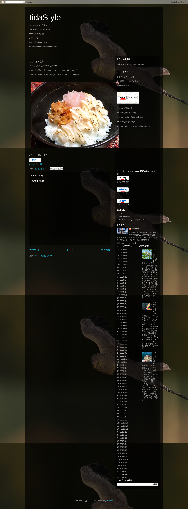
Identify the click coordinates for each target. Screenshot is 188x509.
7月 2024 (120, 274)
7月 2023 (120, 301)
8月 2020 (120, 398)
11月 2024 (121, 262)
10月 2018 (121, 465)
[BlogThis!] (54, 168)
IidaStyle (45, 17)
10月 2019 (121, 429)
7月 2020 (120, 402)
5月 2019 (120, 444)
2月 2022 (120, 353)
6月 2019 (120, 441)
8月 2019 (120, 435)
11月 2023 (121, 295)
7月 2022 (120, 338)
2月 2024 (120, 289)
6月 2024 (120, 277)
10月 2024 (121, 265)
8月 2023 (120, 298)
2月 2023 (120, 316)
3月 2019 (120, 450)
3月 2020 (120, 414)
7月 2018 (120, 475)
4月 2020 (120, 411)
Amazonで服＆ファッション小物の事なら (133, 126)
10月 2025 (121, 256)
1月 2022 (120, 356)
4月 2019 (120, 447)
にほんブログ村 (35, 164)
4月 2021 (120, 377)
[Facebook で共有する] (59, 168)
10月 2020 (121, 392)
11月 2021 (121, 359)
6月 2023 (120, 304)
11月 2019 (121, 426)
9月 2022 (120, 332)
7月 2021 (120, 368)
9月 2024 (120, 268)
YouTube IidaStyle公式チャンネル (132, 220)
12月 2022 (121, 322)
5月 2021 (120, 374)
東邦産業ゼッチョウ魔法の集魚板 (130, 64)
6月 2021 (120, 371)
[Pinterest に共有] (61, 168)
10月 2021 (121, 362)
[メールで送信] (51, 168)
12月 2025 (121, 250)
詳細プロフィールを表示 (126, 243)
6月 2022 (120, 341)
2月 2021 (120, 383)
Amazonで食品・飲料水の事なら (130, 117)
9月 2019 (120, 432)
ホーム (70, 250)
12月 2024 (121, 259)
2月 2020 (120, 417)
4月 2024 (120, 283)
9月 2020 (120, 395)
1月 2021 (120, 386)
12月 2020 (121, 389)
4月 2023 (120, 310)
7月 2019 (120, 438)
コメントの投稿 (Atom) (43, 256)
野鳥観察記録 (124, 216)
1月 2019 (120, 456)
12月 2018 (121, 459)
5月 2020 (120, 408)
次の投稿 (34, 250)
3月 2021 (120, 380)
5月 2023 (120, 307)
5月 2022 (120, 344)
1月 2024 (120, 292)
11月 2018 (121, 462)
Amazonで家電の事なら (126, 122)
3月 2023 (120, 313)
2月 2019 (120, 453)
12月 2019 (121, 423)
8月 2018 (120, 472)
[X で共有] (56, 168)
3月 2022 (120, 350)
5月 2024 (120, 280)
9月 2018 (120, 468)
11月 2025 (121, 253)
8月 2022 (120, 335)
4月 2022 (120, 347)
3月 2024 (120, 286)
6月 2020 (120, 405)
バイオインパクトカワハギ (154, 308)
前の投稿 (106, 250)
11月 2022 (121, 326)
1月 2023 (120, 319)
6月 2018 (120, 478)
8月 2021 (120, 365)
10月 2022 (121, 329)
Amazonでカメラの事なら (127, 113)
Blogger (110, 501)
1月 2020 (120, 420)
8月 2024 (120, 271)
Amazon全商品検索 (124, 108)
